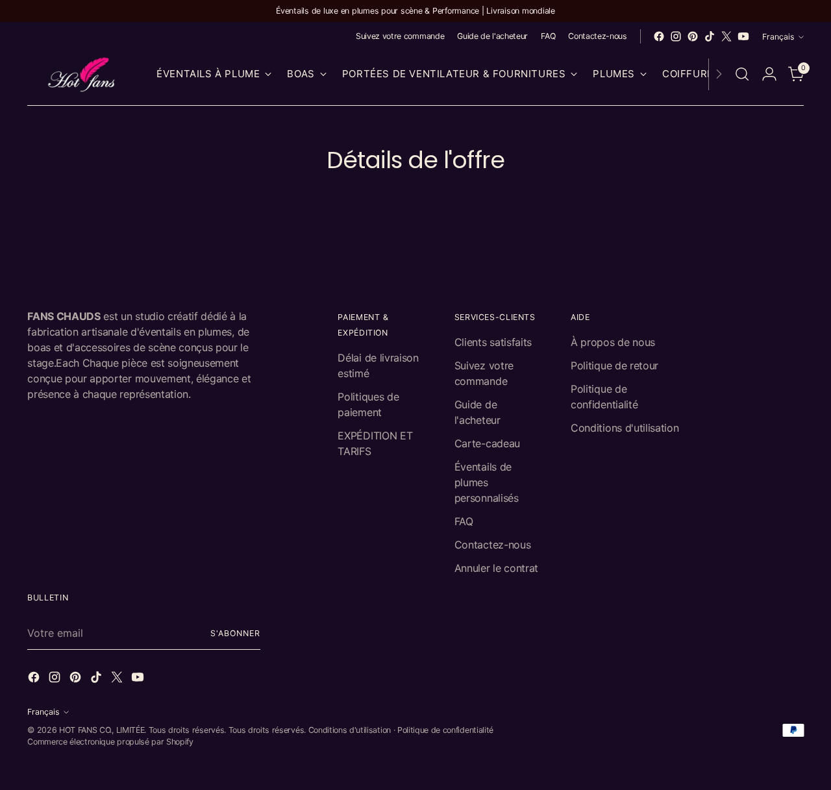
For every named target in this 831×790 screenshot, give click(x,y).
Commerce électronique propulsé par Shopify (110, 742)
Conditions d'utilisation (624, 427)
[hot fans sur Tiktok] (709, 36)
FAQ (463, 521)
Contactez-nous (492, 544)
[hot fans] (82, 74)
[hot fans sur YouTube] (743, 36)
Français (778, 37)
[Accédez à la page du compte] (769, 74)
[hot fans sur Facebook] (659, 36)
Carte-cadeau (487, 443)
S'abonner (235, 633)
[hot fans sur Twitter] (726, 36)
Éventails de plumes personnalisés (486, 482)
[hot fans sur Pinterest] (693, 36)
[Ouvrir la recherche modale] (742, 74)
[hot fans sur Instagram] (676, 36)
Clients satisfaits (493, 342)
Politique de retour (614, 365)
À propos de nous (613, 342)
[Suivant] (718, 74)
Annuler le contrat (496, 568)
